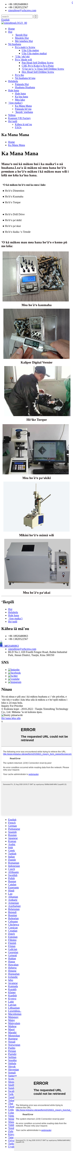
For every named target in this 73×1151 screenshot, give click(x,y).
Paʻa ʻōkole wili (23, 59)
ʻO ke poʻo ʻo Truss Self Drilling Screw (43, 68)
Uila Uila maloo (30, 50)
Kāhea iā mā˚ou (23, 124)
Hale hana (13, 90)
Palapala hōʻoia (23, 108)
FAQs (18, 127)
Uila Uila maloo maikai (34, 53)
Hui (10, 31)
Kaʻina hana (21, 96)
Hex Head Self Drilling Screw (38, 71)
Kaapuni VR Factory (19, 118)
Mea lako (20, 99)
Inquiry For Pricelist (12, 705)
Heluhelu (13, 81)
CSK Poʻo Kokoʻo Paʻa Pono (38, 65)
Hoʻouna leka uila (11, 718)
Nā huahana (14, 44)
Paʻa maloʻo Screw (25, 47)
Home (11, 28)
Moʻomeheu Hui (24, 41)
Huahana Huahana (25, 87)
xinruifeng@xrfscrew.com (22, 648)
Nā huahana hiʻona (25, 78)
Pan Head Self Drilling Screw (38, 62)
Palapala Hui (22, 84)
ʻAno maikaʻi (15, 102)
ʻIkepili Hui (21, 34)
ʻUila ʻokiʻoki (22, 56)
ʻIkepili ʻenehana (24, 112)
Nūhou (12, 115)
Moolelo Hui (22, 38)
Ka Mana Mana (23, 105)
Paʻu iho (19, 75)
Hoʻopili (12, 121)
